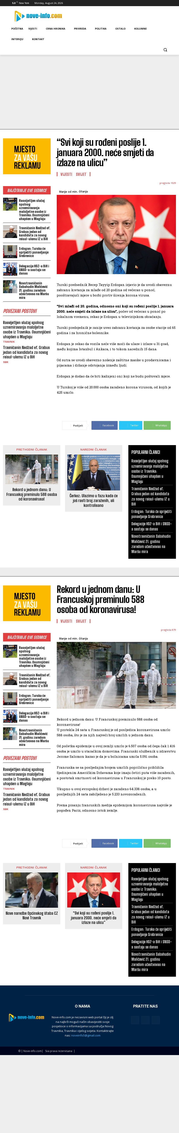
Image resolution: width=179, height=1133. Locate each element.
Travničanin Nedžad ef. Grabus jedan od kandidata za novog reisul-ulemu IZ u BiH (34, 233)
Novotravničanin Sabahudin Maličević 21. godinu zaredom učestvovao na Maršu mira (34, 290)
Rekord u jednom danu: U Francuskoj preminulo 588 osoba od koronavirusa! (31, 494)
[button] (165, 50)
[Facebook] (143, 3)
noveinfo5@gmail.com (85, 1035)
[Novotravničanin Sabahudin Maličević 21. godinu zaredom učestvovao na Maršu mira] (10, 286)
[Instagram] (149, 3)
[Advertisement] (89, 87)
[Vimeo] (161, 3)
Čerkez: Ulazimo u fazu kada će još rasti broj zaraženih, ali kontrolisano (94, 500)
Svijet (81, 174)
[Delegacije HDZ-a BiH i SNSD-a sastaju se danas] (10, 269)
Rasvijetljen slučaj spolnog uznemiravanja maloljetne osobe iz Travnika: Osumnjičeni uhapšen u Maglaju (34, 210)
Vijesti (66, 174)
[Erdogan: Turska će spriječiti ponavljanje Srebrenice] (10, 251)
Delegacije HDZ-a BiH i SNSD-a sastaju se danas (34, 269)
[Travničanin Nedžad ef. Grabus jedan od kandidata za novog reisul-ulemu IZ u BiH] (10, 231)
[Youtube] (167, 3)
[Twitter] (155, 3)
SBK (5, 362)
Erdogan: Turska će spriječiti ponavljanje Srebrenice (33, 252)
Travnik (9, 341)
